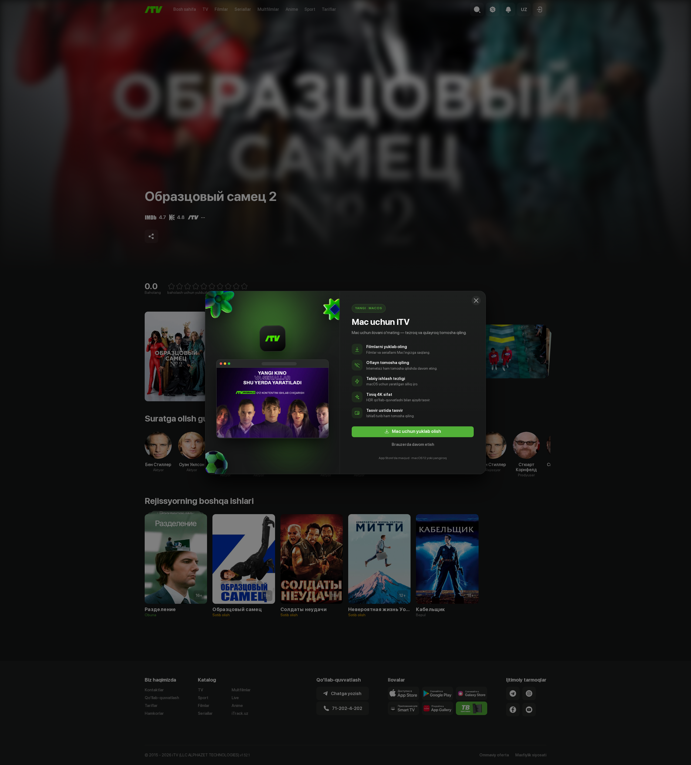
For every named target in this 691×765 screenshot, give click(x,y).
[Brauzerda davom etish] (476, 300)
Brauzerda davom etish (413, 444)
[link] (413, 431)
